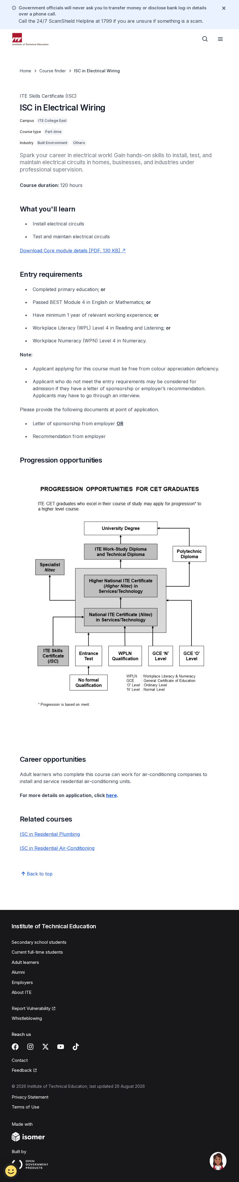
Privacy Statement (30, 1097)
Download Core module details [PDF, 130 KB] (70, 250)
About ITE (21, 992)
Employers (22, 982)
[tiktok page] (75, 1046)
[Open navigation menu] (220, 39)
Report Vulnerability (31, 1008)
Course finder (52, 70)
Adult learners (25, 962)
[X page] (45, 1046)
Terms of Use (25, 1107)
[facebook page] (15, 1046)
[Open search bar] (205, 39)
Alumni (18, 972)
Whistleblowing (27, 1018)
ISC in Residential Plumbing (50, 834)
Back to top (39, 874)
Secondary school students (39, 942)
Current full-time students (37, 952)
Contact (20, 1060)
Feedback (22, 1070)
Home (25, 70)
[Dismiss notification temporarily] (224, 8)
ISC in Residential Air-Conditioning (57, 848)
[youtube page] (60, 1046)
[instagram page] (30, 1046)
